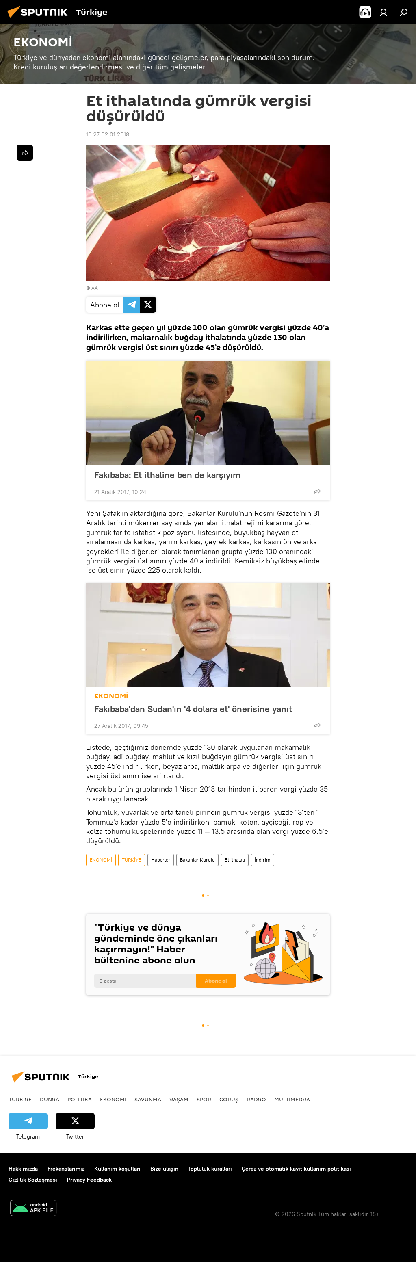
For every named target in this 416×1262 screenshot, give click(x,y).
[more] (317, 491)
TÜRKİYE (131, 860)
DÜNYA (49, 1099)
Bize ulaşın (164, 1168)
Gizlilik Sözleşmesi (33, 1179)
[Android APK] (33, 1209)
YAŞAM (178, 1099)
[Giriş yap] (383, 12)
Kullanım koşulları (117, 1168)
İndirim (263, 860)
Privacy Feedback (89, 1179)
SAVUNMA (147, 1099)
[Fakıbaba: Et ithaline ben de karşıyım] (208, 413)
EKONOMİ (111, 696)
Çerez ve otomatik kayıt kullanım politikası (296, 1168)
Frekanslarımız (66, 1168)
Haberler (160, 860)
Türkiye (20, 1099)
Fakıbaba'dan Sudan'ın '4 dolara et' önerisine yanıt (193, 709)
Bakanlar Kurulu (197, 860)
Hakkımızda (23, 1168)
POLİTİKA (79, 1099)
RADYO (256, 1099)
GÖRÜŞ (228, 1099)
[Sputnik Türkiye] (40, 19)
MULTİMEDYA (292, 1099)
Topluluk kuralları (210, 1168)
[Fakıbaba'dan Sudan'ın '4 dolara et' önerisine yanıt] (208, 635)
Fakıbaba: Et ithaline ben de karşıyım (167, 475)
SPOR (204, 1099)
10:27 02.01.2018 (107, 134)
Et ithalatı (235, 860)
